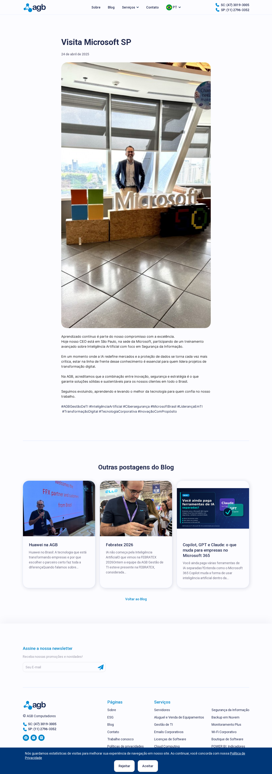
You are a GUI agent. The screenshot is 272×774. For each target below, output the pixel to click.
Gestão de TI (163, 724)
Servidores (162, 710)
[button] (130, 7)
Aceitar (147, 766)
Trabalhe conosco (120, 739)
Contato (152, 7)
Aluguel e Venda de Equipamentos (179, 717)
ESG (110, 717)
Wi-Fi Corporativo (223, 732)
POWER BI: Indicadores (228, 746)
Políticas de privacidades (125, 746)
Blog (111, 7)
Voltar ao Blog (136, 599)
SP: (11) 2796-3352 (235, 10)
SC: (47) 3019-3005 (235, 5)
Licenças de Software (170, 739)
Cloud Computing (167, 746)
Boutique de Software (227, 739)
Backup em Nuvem (225, 717)
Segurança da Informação (230, 710)
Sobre (95, 7)
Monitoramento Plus (226, 724)
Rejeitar (124, 766)
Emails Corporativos (169, 732)
